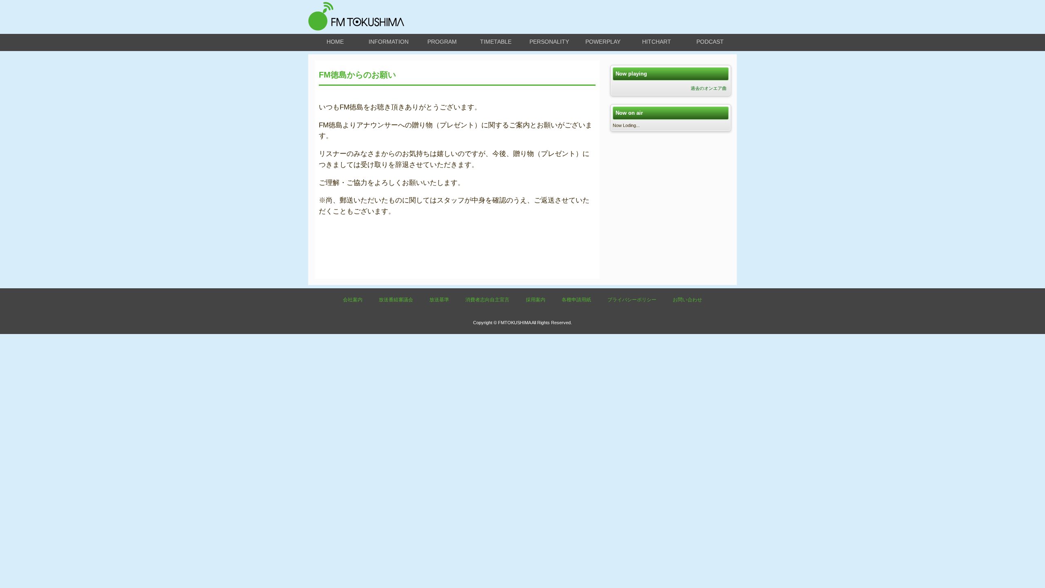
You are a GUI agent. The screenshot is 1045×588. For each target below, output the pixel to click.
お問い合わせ (687, 300)
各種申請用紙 (576, 300)
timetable (495, 41)
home (335, 41)
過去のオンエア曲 (709, 88)
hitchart (656, 41)
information (389, 41)
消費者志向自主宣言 (487, 300)
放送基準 (439, 300)
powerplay (602, 41)
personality (549, 41)
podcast (710, 41)
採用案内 (535, 300)
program (442, 41)
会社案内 (352, 300)
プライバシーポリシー (631, 300)
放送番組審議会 (396, 300)
